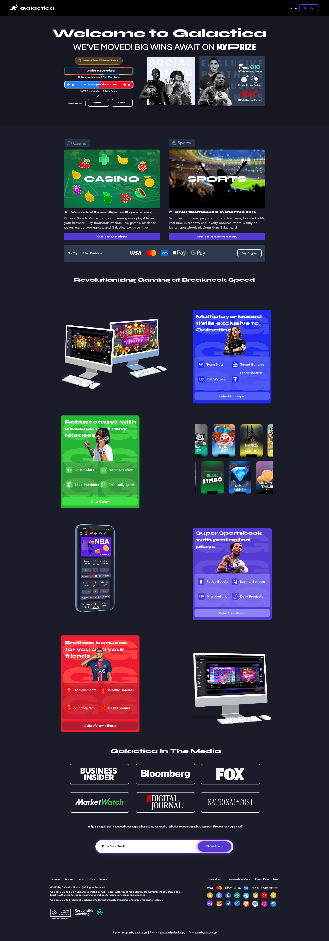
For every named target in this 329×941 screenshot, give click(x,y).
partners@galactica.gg (172, 932)
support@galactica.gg (134, 932)
